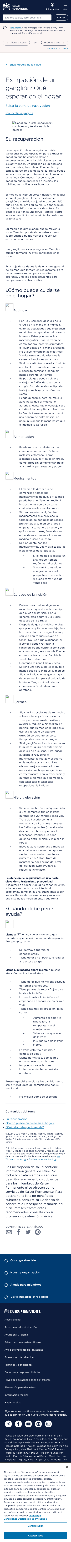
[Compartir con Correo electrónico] (9, 1232)
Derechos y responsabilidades (22, 1372)
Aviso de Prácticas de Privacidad (23, 1349)
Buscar (61, 17)
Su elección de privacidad (19, 1357)
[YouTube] (27, 1424)
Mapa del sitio (12, 1402)
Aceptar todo (35, 1535)
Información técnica (16, 1395)
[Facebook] (17, 1424)
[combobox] (27, 17)
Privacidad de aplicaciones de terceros (27, 1379)
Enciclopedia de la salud (23, 64)
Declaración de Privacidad (32, 1519)
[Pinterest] (37, 1424)
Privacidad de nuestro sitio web (23, 1342)
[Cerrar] (67, 1467)
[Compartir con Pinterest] (37, 1232)
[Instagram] (47, 1424)
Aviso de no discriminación (20, 1327)
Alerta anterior (19, 42)
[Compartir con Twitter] (28, 1232)
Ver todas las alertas (57, 48)
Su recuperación (16, 1119)
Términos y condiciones (18, 1364)
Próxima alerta (52, 42)
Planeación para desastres (20, 1387)
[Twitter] (7, 1424)
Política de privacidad (41, 1159)
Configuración (35, 1526)
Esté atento (16, 27)
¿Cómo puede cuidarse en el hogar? (30, 1123)
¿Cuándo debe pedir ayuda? (25, 1127)
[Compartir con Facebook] (18, 1232)
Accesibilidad (12, 1319)
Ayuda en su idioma (16, 1334)
